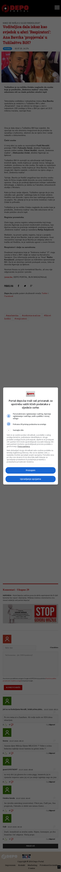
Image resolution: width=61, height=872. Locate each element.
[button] (30, 430)
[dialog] (30, 436)
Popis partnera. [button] (24, 446)
